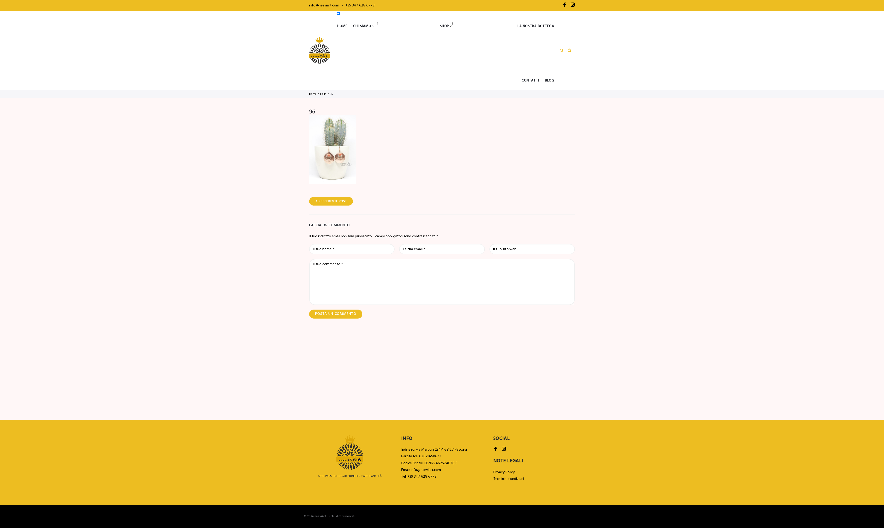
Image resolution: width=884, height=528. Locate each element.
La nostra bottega (536, 26)
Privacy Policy (504, 472)
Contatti (530, 80)
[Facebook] (564, 6)
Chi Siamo (362, 26)
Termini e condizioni (508, 479)
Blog (549, 80)
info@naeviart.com (324, 6)
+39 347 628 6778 (360, 6)
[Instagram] (573, 6)
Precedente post (333, 201)
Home (342, 26)
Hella (323, 94)
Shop (444, 26)
